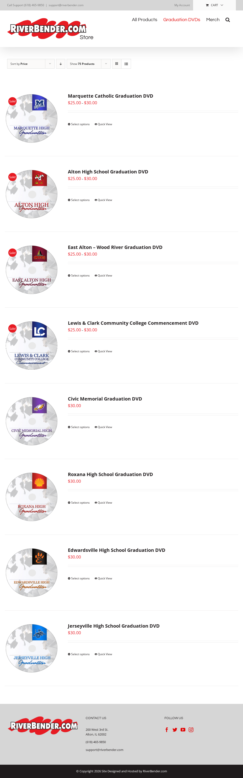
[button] (227, 20)
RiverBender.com (155, 771)
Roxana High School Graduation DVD (110, 474)
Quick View (105, 124)
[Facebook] (166, 729)
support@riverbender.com (66, 5)
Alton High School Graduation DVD (108, 171)
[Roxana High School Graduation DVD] (31, 497)
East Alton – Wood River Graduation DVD (115, 247)
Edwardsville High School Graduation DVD (116, 550)
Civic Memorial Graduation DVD (105, 399)
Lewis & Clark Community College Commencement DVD (133, 323)
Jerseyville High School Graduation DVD (114, 626)
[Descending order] (60, 64)
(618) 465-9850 (96, 742)
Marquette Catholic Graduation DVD (110, 96)
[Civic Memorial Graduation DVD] (31, 421)
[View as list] (126, 63)
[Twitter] (175, 729)
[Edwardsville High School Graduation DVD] (31, 572)
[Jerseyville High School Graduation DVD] (31, 648)
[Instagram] (191, 729)
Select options (80, 124)
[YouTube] (183, 729)
